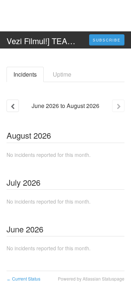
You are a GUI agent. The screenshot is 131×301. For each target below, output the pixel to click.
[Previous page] (13, 106)
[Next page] (118, 106)
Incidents (25, 74)
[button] (106, 40)
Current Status (23, 278)
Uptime (62, 74)
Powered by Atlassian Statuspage (91, 278)
